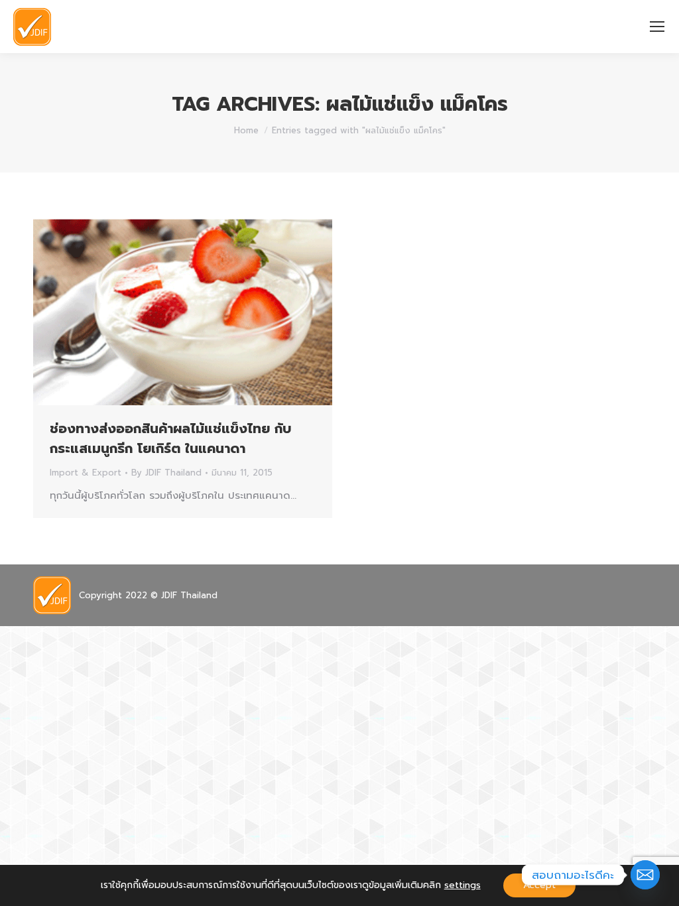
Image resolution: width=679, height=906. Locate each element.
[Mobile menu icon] (657, 26)
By (166, 472)
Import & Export (85, 472)
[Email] (645, 874)
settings (462, 885)
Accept (539, 885)
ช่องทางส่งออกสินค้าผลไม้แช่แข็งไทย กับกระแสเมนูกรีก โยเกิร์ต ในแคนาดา (170, 438)
